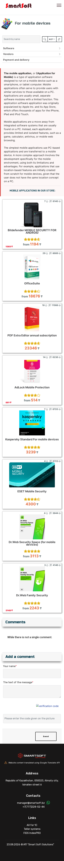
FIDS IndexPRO (32, 833)
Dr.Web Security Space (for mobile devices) (32, 543)
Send (46, 736)
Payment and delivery (16, 59)
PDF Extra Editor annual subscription (32, 335)
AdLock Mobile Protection (32, 387)
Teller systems (32, 828)
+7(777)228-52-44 (34, 806)
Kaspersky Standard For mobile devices (32, 439)
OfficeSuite (32, 283)
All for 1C (32, 825)
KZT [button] (51, 39)
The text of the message (18, 682)
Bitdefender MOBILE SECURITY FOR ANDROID (32, 231)
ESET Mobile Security (32, 491)
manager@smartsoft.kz (31, 802)
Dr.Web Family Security (32, 595)
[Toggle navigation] (59, 5)
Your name (10, 666)
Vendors (8, 54)
